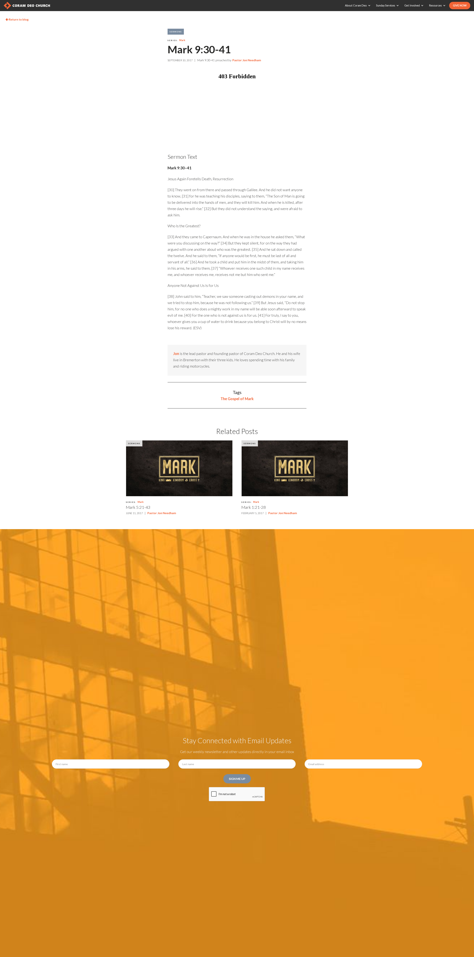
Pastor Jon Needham (246, 60)
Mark (182, 40)
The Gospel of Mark (237, 398)
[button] (358, 5)
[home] (27, 5)
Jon (176, 353)
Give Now (460, 5)
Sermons (176, 32)
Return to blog (17, 19)
